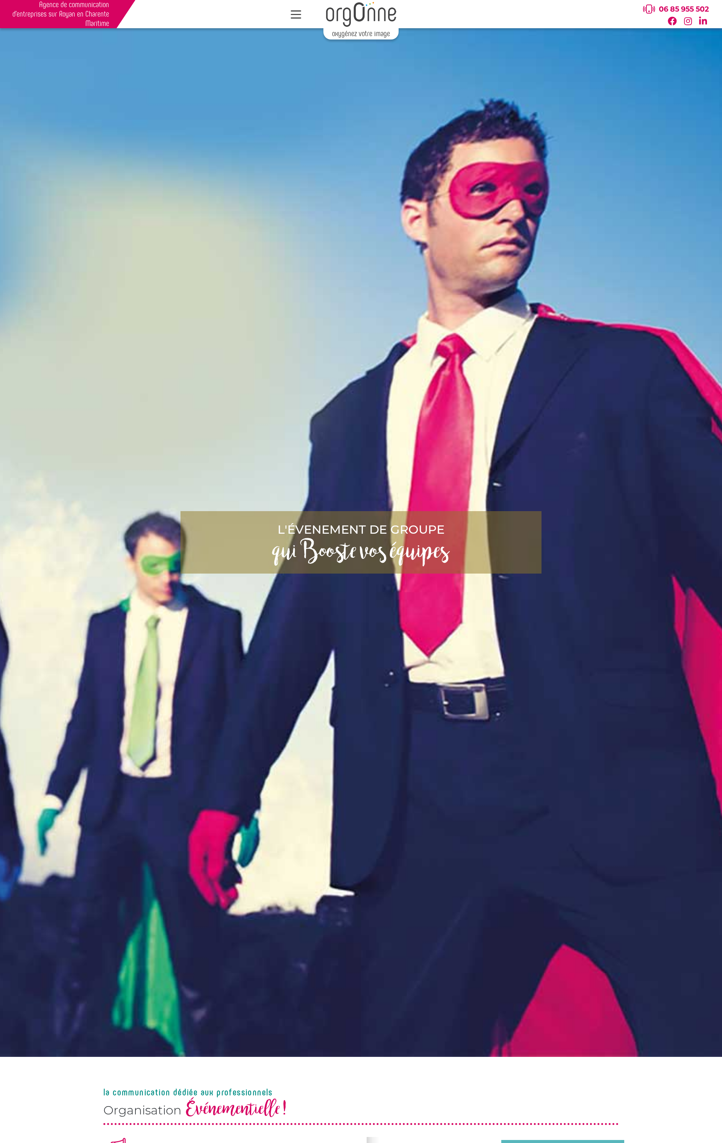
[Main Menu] (296, 14)
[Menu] (296, 14)
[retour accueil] (361, 14)
